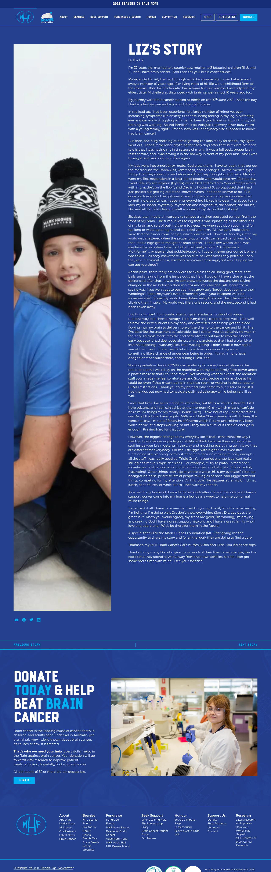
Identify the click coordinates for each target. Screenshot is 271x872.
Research (189, 17)
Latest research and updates (245, 821)
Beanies (79, 17)
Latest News (67, 835)
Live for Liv (89, 827)
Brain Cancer (67, 838)
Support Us (169, 17)
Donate (212, 819)
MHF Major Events (117, 827)
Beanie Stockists (88, 847)
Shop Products (217, 823)
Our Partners (67, 831)
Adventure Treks (116, 838)
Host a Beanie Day (90, 836)
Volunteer (214, 827)
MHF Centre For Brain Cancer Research (246, 841)
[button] (16, 620)
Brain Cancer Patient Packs (155, 832)
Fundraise (112, 819)
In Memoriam (183, 827)
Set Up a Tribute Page (185, 821)
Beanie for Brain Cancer (116, 833)
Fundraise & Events (127, 17)
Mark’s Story (67, 823)
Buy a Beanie (91, 842)
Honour (151, 17)
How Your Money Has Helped (243, 830)
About (64, 17)
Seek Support (99, 17)
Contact (213, 831)
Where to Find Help (154, 819)
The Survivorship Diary (152, 825)
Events (110, 823)
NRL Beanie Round (90, 821)
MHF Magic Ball (116, 842)
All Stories (65, 827)
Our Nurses (149, 838)
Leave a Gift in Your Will (187, 832)
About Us (65, 819)
